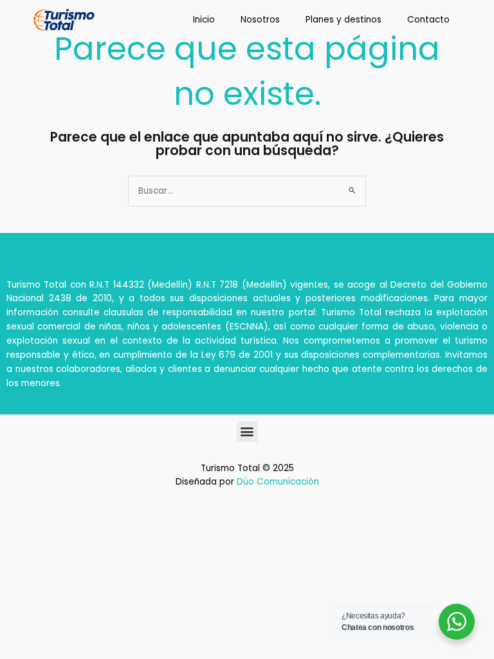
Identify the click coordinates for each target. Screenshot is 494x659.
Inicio (204, 20)
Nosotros (260, 20)
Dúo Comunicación (278, 482)
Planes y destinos (343, 20)
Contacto (428, 20)
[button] (247, 431)
